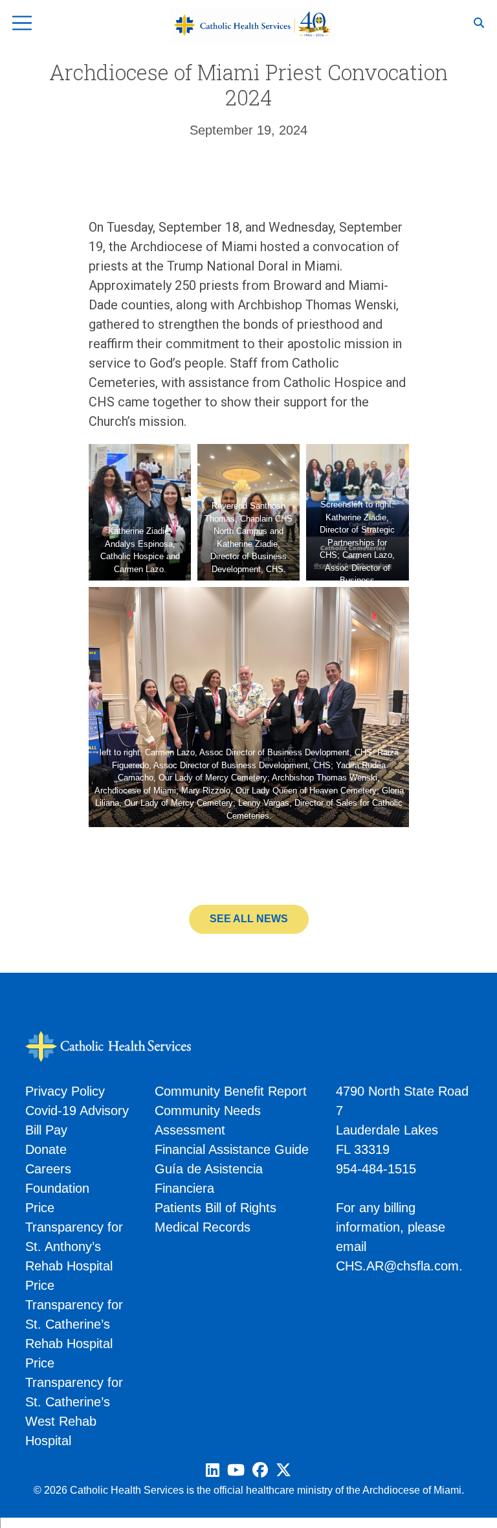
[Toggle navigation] (22, 23)
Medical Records (202, 1227)
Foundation (57, 1188)
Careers (48, 1169)
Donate (46, 1149)
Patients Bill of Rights (215, 1208)
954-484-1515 (376, 1169)
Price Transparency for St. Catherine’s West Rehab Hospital (74, 1402)
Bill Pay (46, 1130)
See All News (249, 918)
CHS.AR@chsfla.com (397, 1266)
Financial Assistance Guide (232, 1149)
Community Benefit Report (231, 1091)
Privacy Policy (65, 1091)
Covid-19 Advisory (77, 1110)
